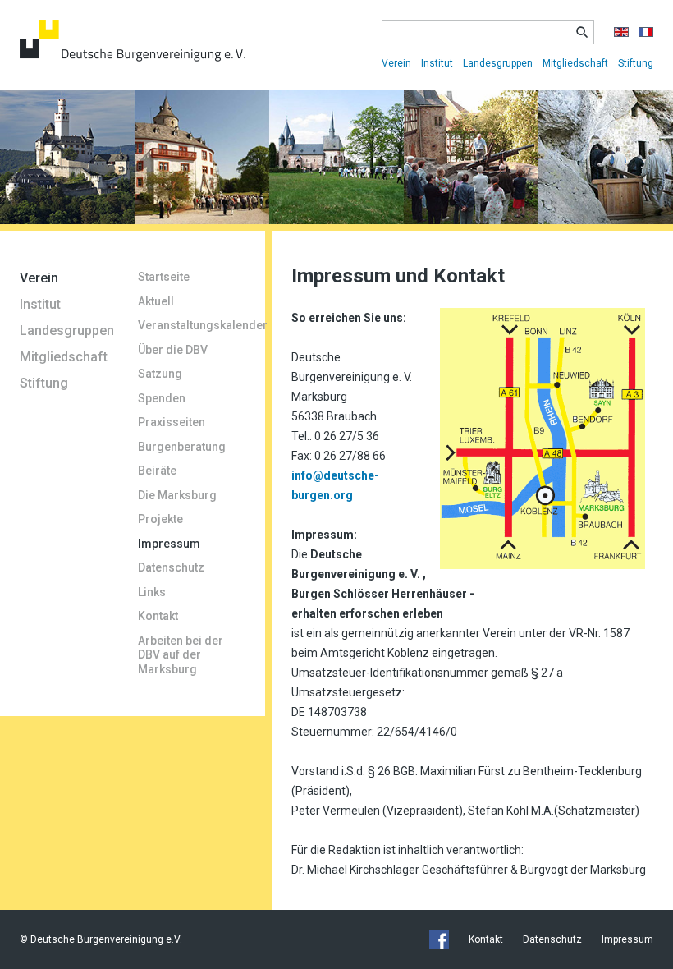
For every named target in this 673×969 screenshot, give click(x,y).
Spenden (161, 398)
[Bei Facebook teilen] (439, 939)
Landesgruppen (498, 63)
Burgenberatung (182, 446)
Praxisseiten (171, 422)
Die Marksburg (177, 495)
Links (152, 592)
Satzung (160, 373)
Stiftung (635, 63)
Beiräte (157, 470)
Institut (437, 63)
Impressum (169, 543)
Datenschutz (171, 567)
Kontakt (158, 615)
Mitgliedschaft (575, 63)
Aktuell (156, 301)
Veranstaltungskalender (192, 325)
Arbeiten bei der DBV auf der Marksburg (180, 655)
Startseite (164, 276)
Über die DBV (173, 349)
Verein (396, 63)
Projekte (160, 519)
